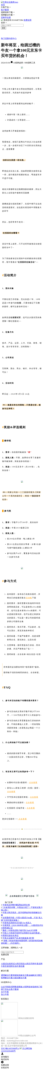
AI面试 (4, 964)
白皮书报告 (6, 987)
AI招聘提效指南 (29, 987)
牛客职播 (20, 966)
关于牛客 (5, 992)
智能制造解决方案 (20, 975)
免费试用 (27, 20)
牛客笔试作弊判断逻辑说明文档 (16, 905)
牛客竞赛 (5, 966)
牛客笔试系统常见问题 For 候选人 (17, 923)
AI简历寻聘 (30, 964)
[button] (22, 7)
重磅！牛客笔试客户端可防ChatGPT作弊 (19, 930)
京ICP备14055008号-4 (10, 1048)
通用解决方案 (7, 975)
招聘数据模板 (16, 987)
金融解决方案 (34, 975)
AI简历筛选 (20, 964)
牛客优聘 (38, 964)
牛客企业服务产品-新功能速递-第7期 (18, 938)
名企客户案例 (13, 989)
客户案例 (5, 10)
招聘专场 (13, 966)
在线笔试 (11, 964)
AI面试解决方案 (20, 978)
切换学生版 (6, 17)
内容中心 (13, 38)
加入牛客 (5, 994)
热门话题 (5, 38)
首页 (3, 5)
